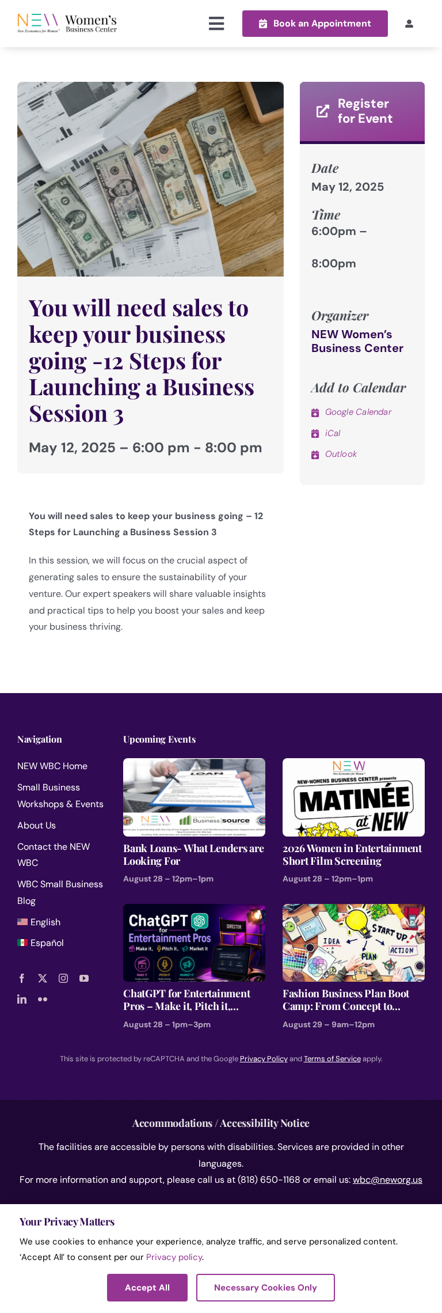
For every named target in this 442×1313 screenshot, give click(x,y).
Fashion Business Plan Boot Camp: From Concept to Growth (346, 999)
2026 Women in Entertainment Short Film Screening (352, 854)
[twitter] (42, 978)
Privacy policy (174, 1257)
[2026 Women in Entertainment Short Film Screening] (354, 766)
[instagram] (63, 978)
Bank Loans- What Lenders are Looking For (193, 854)
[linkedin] (21, 999)
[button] (315, 23)
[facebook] (21, 978)
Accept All (147, 1287)
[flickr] (42, 999)
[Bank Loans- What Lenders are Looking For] (194, 766)
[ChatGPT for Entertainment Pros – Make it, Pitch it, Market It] (194, 912)
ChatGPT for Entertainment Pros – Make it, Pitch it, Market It (186, 999)
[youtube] (84, 978)
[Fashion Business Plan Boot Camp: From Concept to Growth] (354, 912)
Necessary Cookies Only (265, 1287)
